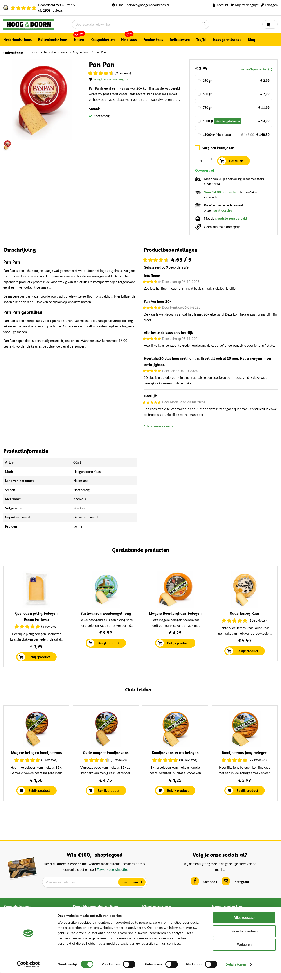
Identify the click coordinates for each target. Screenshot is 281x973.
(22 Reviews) (258, 760)
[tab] (211, 250)
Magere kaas (81, 52)
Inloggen (271, 5)
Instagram (241, 882)
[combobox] (140, 24)
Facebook (210, 882)
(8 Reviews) (119, 760)
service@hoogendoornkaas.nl (148, 5)
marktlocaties (221, 210)
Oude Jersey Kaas (245, 613)
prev (6, 618)
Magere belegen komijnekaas (36, 752)
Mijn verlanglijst (247, 5)
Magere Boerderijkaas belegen (175, 613)
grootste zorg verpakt (231, 218)
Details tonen (235, 964)
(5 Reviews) (49, 626)
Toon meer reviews (160, 426)
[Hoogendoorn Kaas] (37, 24)
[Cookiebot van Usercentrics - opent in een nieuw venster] (28, 964)
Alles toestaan (244, 917)
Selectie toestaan (244, 931)
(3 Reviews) (49, 760)
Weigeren (244, 944)
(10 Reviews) (258, 620)
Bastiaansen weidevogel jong (105, 613)
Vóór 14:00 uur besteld (221, 192)
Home (34, 52)
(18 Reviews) (188, 760)
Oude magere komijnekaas (106, 752)
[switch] (129, 964)
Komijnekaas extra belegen (175, 752)
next (275, 618)
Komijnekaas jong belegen (244, 752)
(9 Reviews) (123, 73)
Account (222, 5)
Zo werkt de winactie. (112, 869)
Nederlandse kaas (55, 52)
